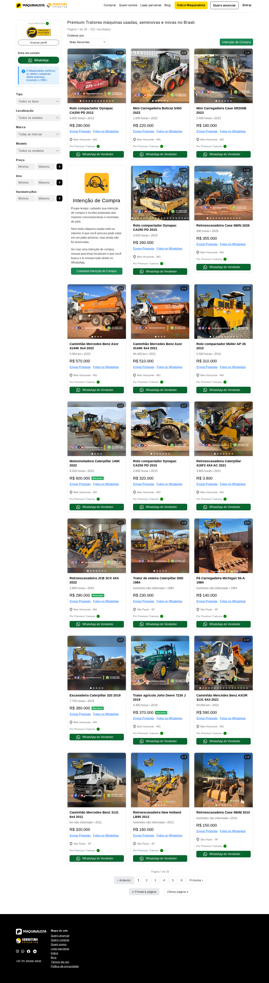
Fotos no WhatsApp (106, 131)
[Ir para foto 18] (182, 218)
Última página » (177, 892)
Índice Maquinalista (191, 5)
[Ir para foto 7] (98, 101)
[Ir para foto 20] (188, 218)
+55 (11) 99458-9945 (28, 961)
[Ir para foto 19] (185, 218)
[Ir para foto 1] (80, 101)
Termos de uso (60, 961)
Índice (54, 953)
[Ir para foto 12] (112, 101)
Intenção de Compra (236, 42)
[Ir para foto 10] (107, 101)
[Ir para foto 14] (170, 218)
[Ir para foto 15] (173, 218)
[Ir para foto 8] (101, 101)
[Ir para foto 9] (104, 101)
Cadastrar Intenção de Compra (97, 271)
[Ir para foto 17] (179, 218)
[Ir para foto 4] (89, 101)
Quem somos (128, 5)
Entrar (247, 5)
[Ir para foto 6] (95, 101)
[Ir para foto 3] (86, 101)
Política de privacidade (65, 966)
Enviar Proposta (80, 131)
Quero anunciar (224, 5)
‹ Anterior (124, 880)
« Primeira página (144, 892)
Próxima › (196, 880)
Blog (167, 5)
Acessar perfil (38, 42)
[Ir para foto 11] (110, 101)
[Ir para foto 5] (92, 101)
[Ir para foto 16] (176, 218)
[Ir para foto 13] (167, 218)
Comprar (110, 5)
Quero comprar (60, 939)
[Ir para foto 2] (83, 101)
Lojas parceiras (150, 5)
